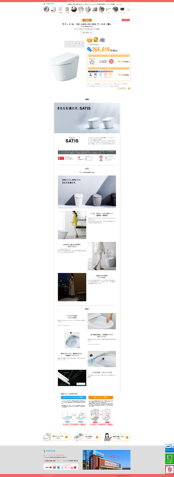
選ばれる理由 (75, 4)
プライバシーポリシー (48, 475)
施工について (81, 4)
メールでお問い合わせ (71, 461)
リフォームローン (93, 4)
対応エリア (87, 4)
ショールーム (108, 4)
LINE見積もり (70, 4)
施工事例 (99, 4)
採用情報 (113, 4)
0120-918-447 (53, 460)
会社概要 (103, 4)
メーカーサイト (122, 88)
